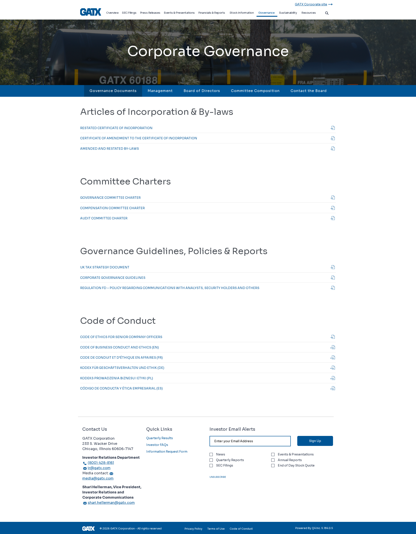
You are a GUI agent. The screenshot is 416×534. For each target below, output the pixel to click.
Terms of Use (216, 528)
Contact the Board (309, 91)
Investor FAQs (157, 445)
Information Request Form (166, 451)
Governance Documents (113, 91)
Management (160, 91)
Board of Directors (202, 91)
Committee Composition (255, 91)
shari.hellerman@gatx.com (111, 502)
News (220, 454)
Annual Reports (290, 460)
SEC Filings (224, 465)
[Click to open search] (327, 13)
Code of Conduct (241, 528)
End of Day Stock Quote (296, 465)
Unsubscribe (218, 477)
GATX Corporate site (311, 4)
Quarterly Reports (230, 460)
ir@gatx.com (99, 468)
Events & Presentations (296, 454)
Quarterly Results (159, 438)
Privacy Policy (193, 528)
